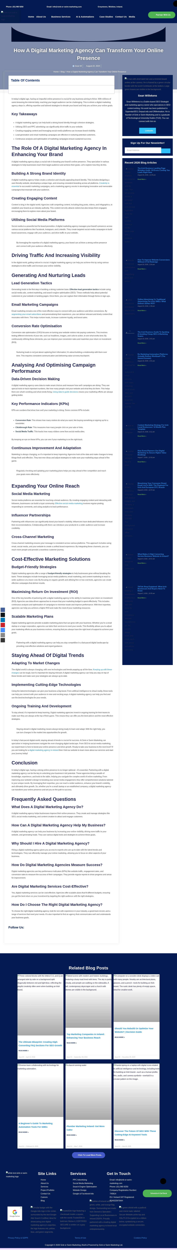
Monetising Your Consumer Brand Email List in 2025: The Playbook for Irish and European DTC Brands (153, 485)
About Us (41, 17)
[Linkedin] (154, 4)
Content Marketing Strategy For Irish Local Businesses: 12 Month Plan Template (153, 427)
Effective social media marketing (69, 503)
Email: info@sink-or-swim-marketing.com (64, 7)
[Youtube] (161, 4)
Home (31, 17)
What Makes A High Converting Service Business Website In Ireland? (153, 555)
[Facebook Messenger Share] (3, 630)
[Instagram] (169, 4)
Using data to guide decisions (65, 392)
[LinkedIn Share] (3, 620)
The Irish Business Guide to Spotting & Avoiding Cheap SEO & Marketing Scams (153, 334)
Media (132, 17)
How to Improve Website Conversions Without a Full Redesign (154, 261)
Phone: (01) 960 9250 (14, 7)
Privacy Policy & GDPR (18, 1238)
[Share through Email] (3, 635)
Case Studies (106, 17)
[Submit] (165, 150)
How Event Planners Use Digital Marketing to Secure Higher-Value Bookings (152, 453)
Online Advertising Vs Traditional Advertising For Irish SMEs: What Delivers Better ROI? (152, 301)
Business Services (60, 17)
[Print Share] (3, 640)
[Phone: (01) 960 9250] (7, 2)
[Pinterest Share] (3, 625)
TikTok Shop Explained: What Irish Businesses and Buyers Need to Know (152, 589)
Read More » (142, 179)
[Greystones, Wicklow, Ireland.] (99, 2)
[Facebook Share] (3, 610)
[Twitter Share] (3, 615)
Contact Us (121, 17)
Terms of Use (80, 1238)
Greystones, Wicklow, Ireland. (110, 7)
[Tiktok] (42, 935)
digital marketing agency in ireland (44, 750)
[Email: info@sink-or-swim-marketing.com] (48, 2)
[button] (42, 17)
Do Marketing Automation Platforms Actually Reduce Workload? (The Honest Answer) (153, 356)
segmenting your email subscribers (26, 314)
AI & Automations (85, 17)
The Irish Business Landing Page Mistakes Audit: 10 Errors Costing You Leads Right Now (154, 170)
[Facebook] (146, 4)
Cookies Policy (140, 1238)
